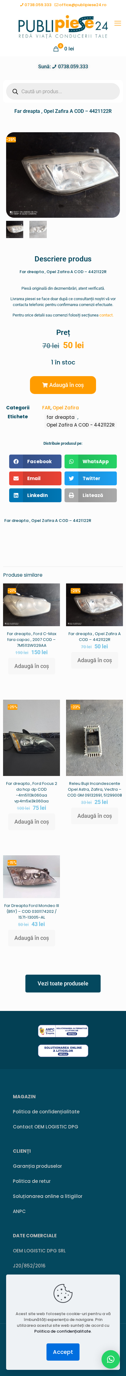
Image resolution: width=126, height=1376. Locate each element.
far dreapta (60, 417)
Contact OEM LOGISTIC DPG (45, 1126)
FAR (46, 407)
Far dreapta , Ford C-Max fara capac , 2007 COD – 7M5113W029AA (31, 639)
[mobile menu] (118, 23)
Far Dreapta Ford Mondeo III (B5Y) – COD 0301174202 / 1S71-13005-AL (31, 911)
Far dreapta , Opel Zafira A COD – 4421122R (95, 636)
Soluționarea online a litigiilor (48, 1196)
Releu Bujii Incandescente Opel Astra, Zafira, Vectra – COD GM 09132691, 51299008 (94, 789)
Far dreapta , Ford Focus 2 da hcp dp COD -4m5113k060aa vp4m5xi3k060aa (31, 792)
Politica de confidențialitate (46, 1111)
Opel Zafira (66, 407)
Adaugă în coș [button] (31, 666)
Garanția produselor (37, 1166)
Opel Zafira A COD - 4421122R (80, 425)
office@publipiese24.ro (82, 5)
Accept (63, 1352)
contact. (106, 315)
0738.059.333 (37, 5)
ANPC (19, 1211)
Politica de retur (32, 1181)
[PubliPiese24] (63, 26)
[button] (63, 385)
